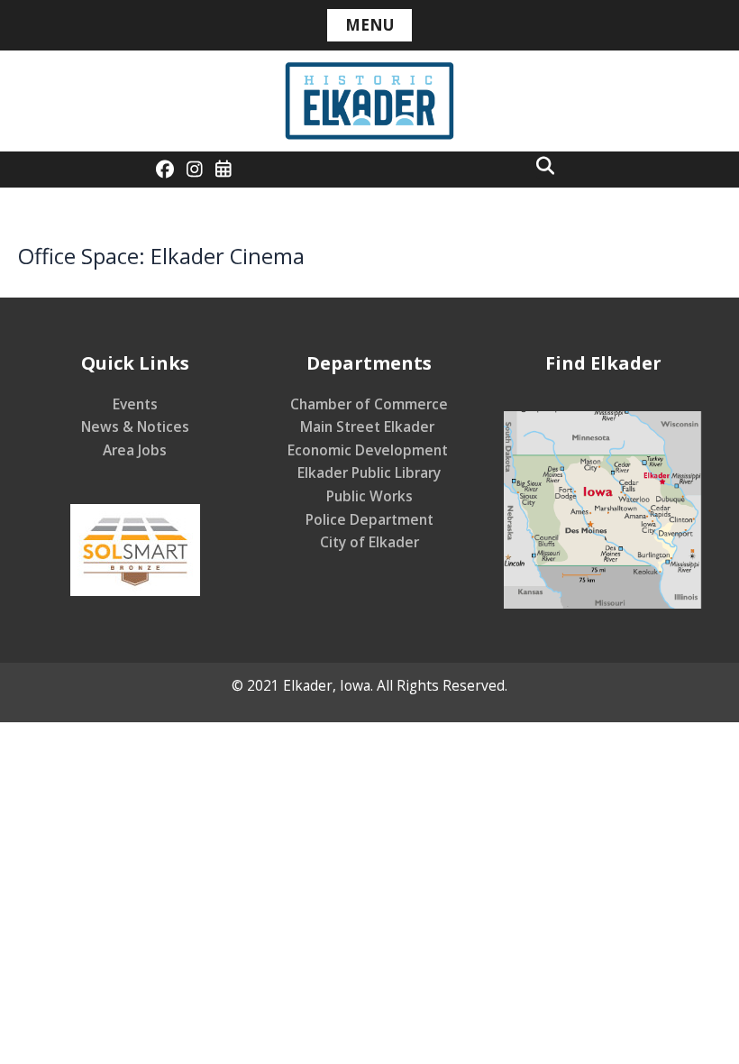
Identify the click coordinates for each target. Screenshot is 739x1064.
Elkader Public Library (369, 472)
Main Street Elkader (369, 426)
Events (135, 404)
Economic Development (369, 450)
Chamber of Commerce (369, 404)
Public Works (369, 496)
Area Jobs (135, 450)
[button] (545, 165)
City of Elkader (369, 542)
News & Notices (135, 426)
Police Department (369, 519)
